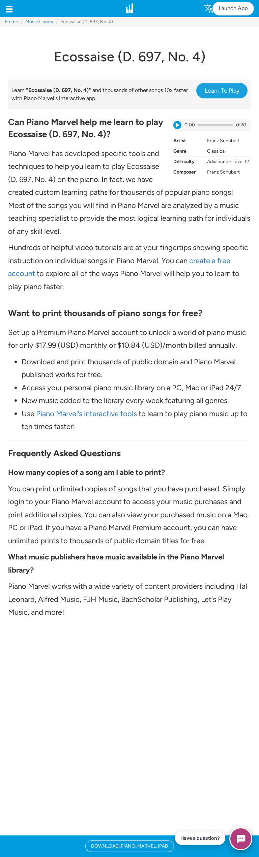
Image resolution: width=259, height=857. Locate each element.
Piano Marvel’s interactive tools (86, 413)
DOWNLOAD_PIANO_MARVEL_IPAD (129, 846)
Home (11, 22)
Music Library (39, 22)
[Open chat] (240, 838)
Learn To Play (222, 90)
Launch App (233, 8)
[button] (9, 8)
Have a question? (200, 838)
